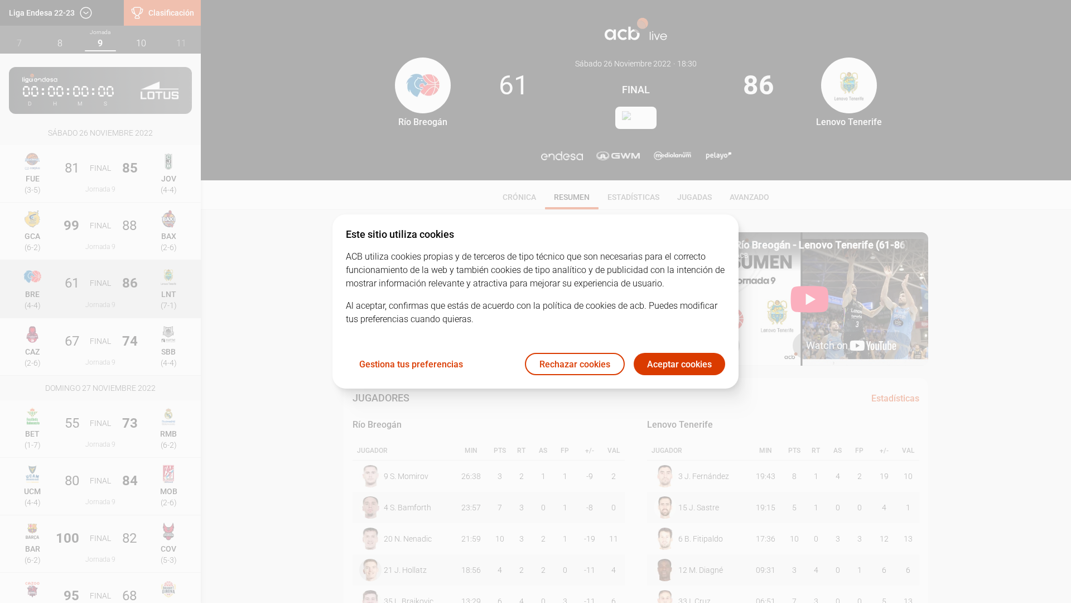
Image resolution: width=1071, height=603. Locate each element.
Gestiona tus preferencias (411, 364)
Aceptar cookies (679, 364)
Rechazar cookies (574, 364)
